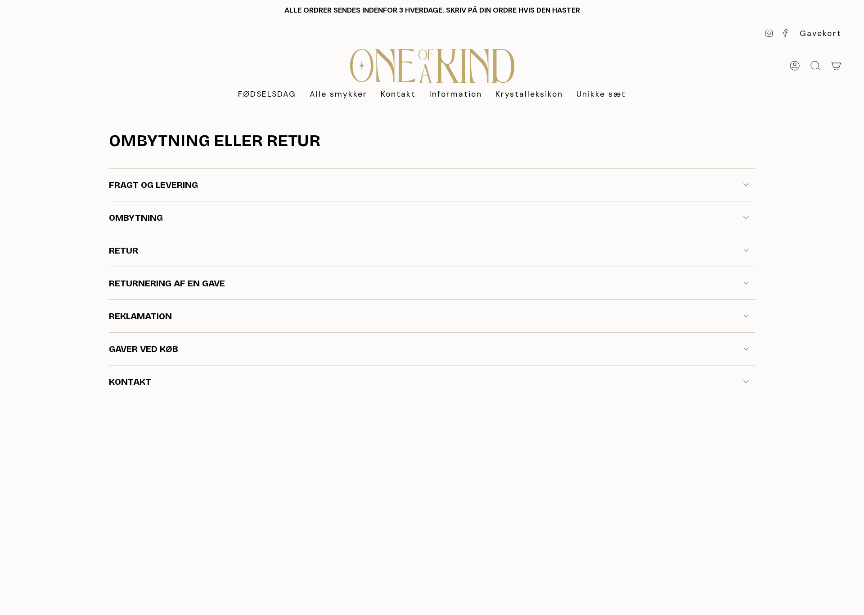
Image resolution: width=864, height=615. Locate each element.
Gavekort (821, 33)
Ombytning (136, 217)
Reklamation (140, 316)
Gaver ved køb (143, 348)
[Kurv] (836, 65)
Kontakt (130, 381)
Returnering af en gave (167, 283)
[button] (338, 95)
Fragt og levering (153, 184)
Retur (123, 250)
